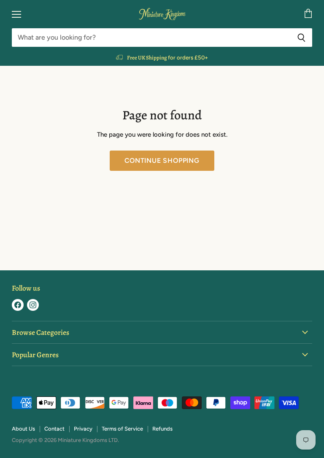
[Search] (301, 37)
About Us (23, 429)
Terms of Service (122, 429)
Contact (54, 429)
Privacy (83, 429)
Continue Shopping (162, 160)
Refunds (162, 429)
